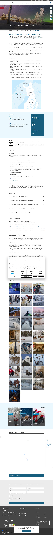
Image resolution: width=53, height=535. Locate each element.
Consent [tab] (14, 260)
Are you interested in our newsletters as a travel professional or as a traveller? (19, 493)
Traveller (12, 496)
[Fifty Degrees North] (6, 3)
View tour (14, 417)
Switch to (26, 530)
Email (28, 490)
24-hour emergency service (15, 178)
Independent (33, 127)
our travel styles (38, 37)
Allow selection (26, 276)
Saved (34, 410)
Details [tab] (27, 260)
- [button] (1, 437)
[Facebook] (51, 16)
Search (50, 3)
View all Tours (43, 407)
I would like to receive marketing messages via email (16, 498)
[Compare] (51, 11)
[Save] (51, 8)
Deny (14, 276)
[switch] (22, 273)
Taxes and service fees (14, 180)
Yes (11, 499)
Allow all (38, 276)
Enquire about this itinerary (15, 475)
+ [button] (1, 436)
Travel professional (13, 495)
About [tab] (39, 260)
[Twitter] (51, 19)
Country (10, 490)
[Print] (51, 13)
